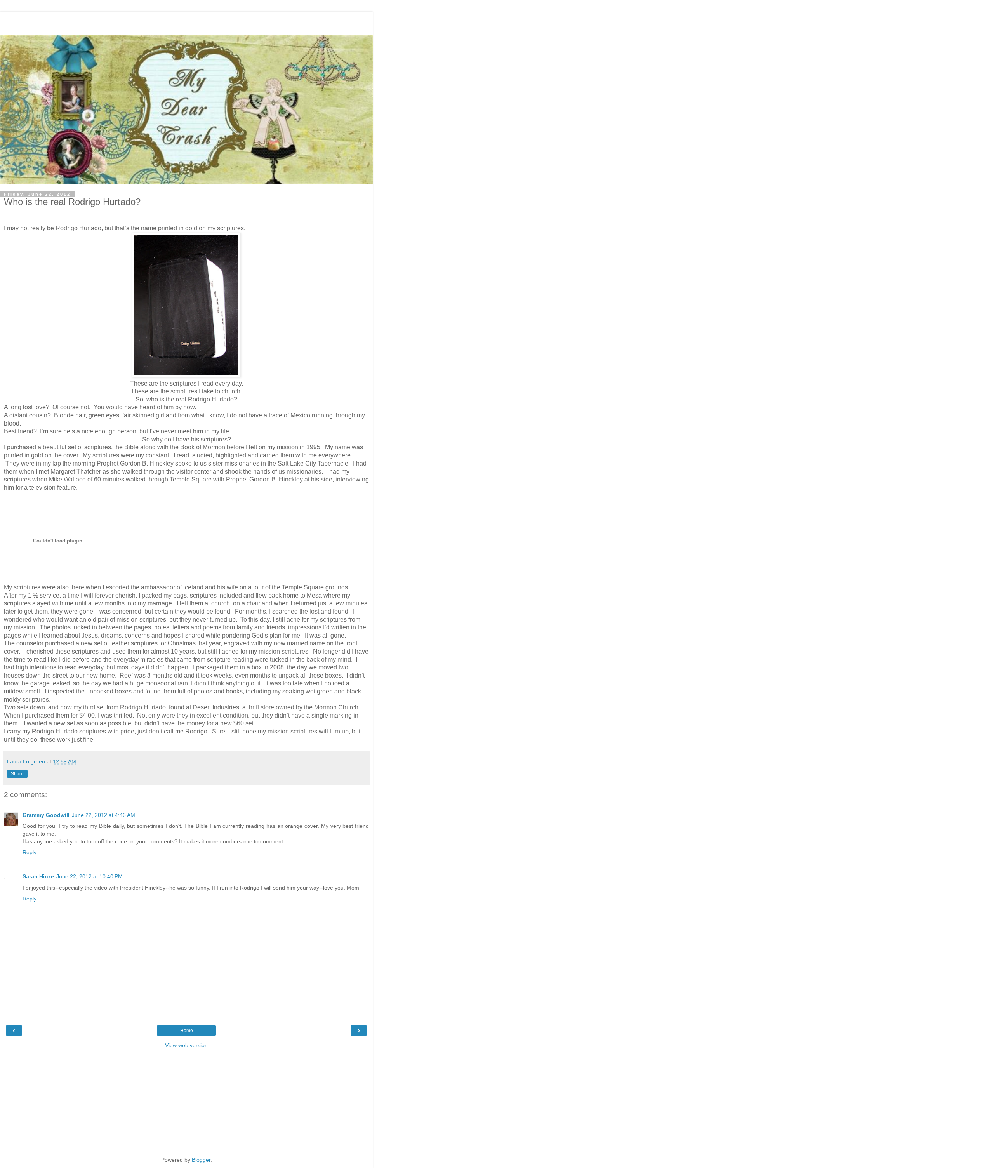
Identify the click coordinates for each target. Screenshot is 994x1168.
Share (17, 774)
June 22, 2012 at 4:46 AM (103, 815)
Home (186, 1030)
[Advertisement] (186, 21)
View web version (186, 1045)
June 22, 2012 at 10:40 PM (89, 876)
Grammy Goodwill (46, 815)
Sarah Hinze (38, 876)
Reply (29, 852)
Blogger (201, 1160)
